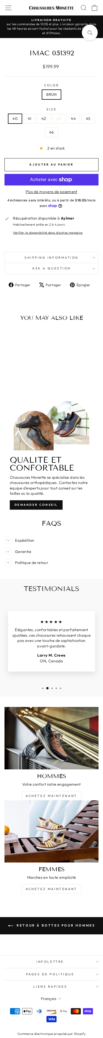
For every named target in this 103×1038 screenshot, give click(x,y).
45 (88, 118)
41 (29, 118)
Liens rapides (50, 986)
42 (43, 118)
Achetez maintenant (51, 796)
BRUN (51, 94)
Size (51, 109)
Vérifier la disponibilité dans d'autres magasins (48, 233)
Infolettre (50, 962)
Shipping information (51, 257)
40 (15, 118)
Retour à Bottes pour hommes (55, 925)
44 (73, 118)
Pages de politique (50, 974)
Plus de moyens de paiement (51, 191)
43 (58, 118)
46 (51, 132)
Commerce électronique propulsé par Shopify (51, 1034)
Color (51, 85)
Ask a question (51, 268)
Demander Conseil (36, 505)
